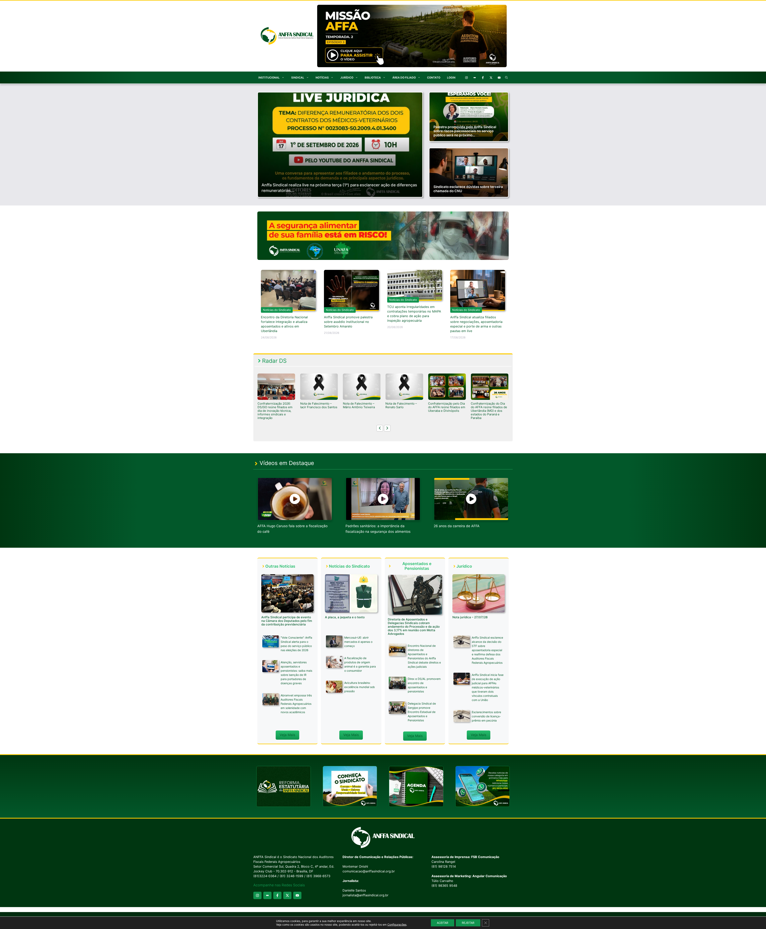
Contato (433, 77)
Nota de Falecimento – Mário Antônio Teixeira (273, 405)
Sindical (297, 77)
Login (451, 77)
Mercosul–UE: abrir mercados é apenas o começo (358, 642)
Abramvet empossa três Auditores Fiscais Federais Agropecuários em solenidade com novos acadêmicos (296, 704)
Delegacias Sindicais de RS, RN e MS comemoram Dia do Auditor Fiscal (489, 407)
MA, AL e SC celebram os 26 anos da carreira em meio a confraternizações (446, 407)
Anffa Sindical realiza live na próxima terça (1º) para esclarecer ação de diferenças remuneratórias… (339, 188)
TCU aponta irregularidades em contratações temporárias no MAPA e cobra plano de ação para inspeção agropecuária (414, 313)
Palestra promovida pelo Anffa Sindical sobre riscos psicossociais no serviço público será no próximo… (464, 131)
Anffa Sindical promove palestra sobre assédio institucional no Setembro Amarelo (348, 321)
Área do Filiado (404, 77)
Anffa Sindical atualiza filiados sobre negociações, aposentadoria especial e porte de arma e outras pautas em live (476, 324)
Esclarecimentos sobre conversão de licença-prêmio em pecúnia (486, 716)
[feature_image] (276, 386)
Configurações (396, 924)
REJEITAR (468, 922)
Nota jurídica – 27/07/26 (470, 617)
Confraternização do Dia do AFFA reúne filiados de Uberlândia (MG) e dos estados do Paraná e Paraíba (403, 411)
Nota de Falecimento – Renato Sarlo (316, 405)
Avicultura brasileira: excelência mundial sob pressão (359, 687)
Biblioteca (373, 77)
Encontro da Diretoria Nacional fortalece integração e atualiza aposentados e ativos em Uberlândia (284, 324)
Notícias (322, 77)
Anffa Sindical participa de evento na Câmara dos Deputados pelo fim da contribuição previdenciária (286, 620)
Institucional (269, 77)
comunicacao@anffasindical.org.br (369, 871)
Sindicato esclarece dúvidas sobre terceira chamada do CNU (468, 189)
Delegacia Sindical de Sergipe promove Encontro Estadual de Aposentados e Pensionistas (422, 712)
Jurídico (346, 77)
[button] (506, 78)
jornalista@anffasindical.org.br (365, 895)
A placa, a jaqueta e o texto (345, 617)
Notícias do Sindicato (277, 310)
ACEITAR (442, 922)
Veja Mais (287, 735)
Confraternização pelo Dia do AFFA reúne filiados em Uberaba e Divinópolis (361, 407)
